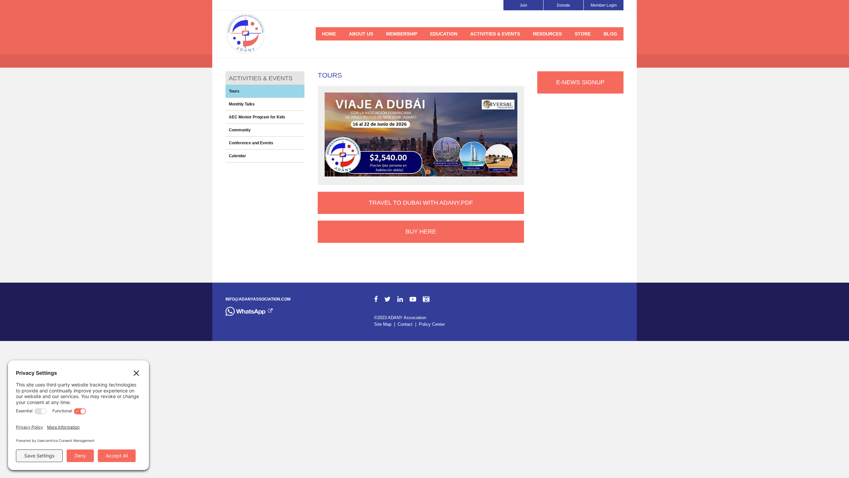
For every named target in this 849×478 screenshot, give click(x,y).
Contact (405, 324)
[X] (387, 299)
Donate (563, 5)
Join (523, 5)
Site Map (382, 324)
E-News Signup (580, 82)
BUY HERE (421, 231)
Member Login (604, 5)
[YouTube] (413, 299)
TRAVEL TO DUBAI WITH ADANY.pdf (421, 202)
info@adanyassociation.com (258, 299)
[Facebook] (376, 299)
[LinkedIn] (400, 299)
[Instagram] (426, 299)
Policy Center (432, 324)
